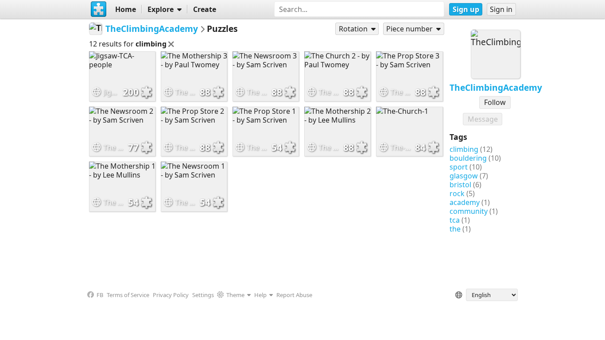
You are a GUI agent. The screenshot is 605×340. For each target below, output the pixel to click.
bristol (460, 184)
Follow (495, 102)
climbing (464, 149)
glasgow (464, 176)
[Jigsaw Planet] (98, 9)
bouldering (468, 158)
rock (457, 193)
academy (465, 202)
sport (459, 167)
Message (483, 119)
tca (455, 220)
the (455, 229)
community (469, 211)
